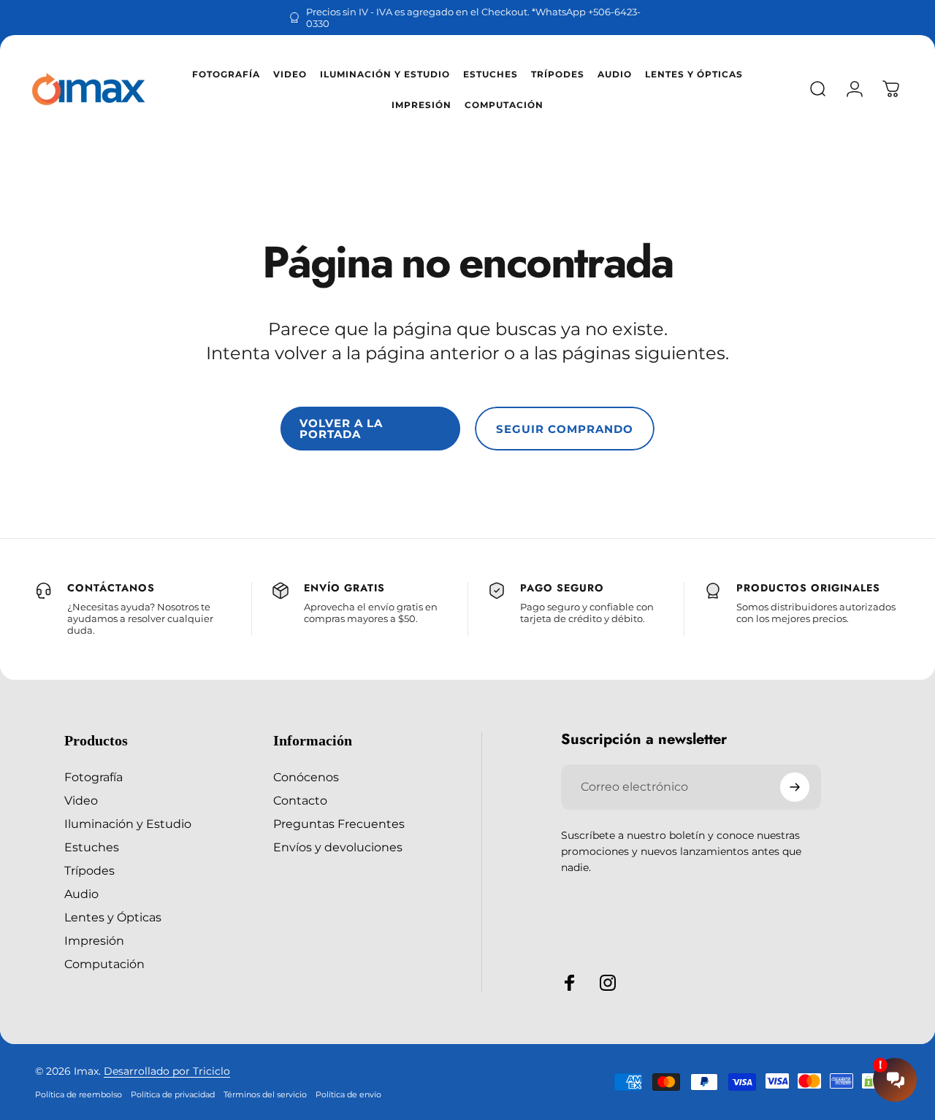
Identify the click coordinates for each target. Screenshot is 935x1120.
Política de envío (348, 1094)
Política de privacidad (173, 1094)
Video (81, 800)
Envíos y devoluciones (337, 847)
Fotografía (93, 777)
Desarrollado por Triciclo (167, 1071)
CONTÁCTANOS (111, 587)
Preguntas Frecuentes (339, 823)
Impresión (94, 940)
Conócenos (306, 777)
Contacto (300, 800)
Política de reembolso (78, 1094)
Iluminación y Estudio (127, 823)
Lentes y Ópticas (112, 917)
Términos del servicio (265, 1094)
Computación (104, 963)
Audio (81, 893)
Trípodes (89, 870)
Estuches (91, 847)
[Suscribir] (794, 787)
